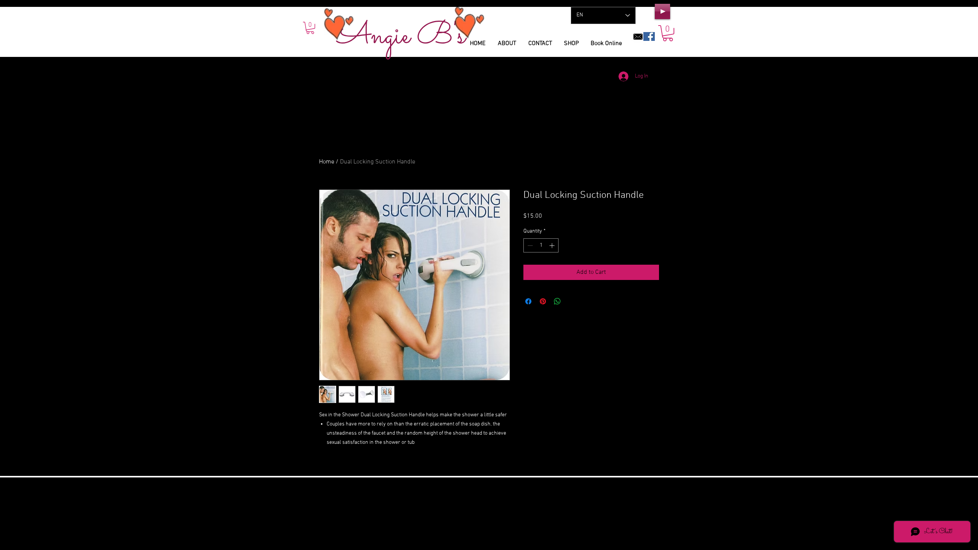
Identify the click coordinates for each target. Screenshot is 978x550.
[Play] (662, 11)
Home (326, 162)
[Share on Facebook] (528, 301)
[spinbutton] (541, 245)
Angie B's (401, 36)
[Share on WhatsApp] (557, 301)
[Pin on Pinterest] (542, 301)
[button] (667, 33)
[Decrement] (529, 245)
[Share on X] (571, 301)
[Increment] (552, 245)
